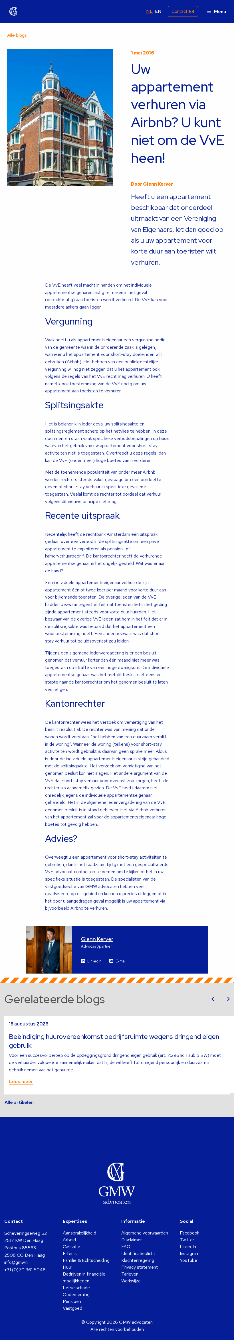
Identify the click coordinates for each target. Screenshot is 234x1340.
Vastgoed (72, 1308)
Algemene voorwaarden (144, 1233)
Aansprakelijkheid (79, 1233)
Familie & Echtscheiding (86, 1260)
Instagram (189, 1253)
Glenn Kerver (158, 184)
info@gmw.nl (16, 1262)
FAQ (125, 1247)
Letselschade (76, 1288)
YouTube (188, 1260)
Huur (67, 1267)
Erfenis (70, 1253)
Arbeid (69, 1240)
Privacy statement (139, 1267)
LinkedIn (94, 961)
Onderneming (76, 1295)
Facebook (189, 1233)
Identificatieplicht (138, 1253)
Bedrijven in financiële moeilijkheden (84, 1277)
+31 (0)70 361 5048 (25, 1270)
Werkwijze (131, 1281)
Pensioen (72, 1301)
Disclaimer (131, 1240)
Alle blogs (17, 35)
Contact (179, 11)
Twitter (187, 1240)
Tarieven (129, 1274)
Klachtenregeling (137, 1260)
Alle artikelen (19, 1102)
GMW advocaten (13, 11)
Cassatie (71, 1247)
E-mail (121, 961)
